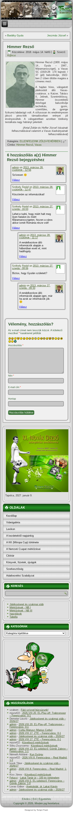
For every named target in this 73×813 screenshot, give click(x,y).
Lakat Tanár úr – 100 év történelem (39, 777)
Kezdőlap (11, 515)
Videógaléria (13, 522)
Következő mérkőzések (35, 742)
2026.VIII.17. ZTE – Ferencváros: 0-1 (40, 733)
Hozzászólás (15, 345)
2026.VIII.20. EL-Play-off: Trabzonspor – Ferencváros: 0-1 (38, 714)
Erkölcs (26, 799)
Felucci (14, 777)
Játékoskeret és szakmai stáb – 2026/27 (38, 720)
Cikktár (10, 555)
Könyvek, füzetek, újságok (21, 562)
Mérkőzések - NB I (20, 607)
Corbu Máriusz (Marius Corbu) (35, 730)
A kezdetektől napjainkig (20, 535)
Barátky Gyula (15, 35)
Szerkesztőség (14, 568)
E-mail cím (14, 387)
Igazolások (16, 613)
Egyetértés (45, 799)
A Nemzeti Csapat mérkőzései (23, 549)
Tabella (14, 616)
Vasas (38, 144)
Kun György (36, 754)
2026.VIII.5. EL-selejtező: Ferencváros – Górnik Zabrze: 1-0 (37, 782)
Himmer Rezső (24, 144)
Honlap (12, 398)
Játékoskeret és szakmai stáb (27, 604)
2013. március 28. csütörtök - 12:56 (27, 168)
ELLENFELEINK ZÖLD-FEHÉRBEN (40, 141)
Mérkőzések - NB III (21, 610)
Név (11, 375)
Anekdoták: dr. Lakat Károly (42, 786)
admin (15, 167)
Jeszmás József (56, 35)
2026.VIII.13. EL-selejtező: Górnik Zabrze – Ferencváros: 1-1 (39, 750)
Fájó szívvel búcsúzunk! (34, 709)
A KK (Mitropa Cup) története (22, 542)
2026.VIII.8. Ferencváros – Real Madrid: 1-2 (38, 759)
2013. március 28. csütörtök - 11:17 (34, 236)
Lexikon (10, 529)
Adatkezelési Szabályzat (20, 575)
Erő (35, 799)
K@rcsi (11, 55)
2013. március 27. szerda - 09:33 (34, 287)
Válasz (16, 179)
